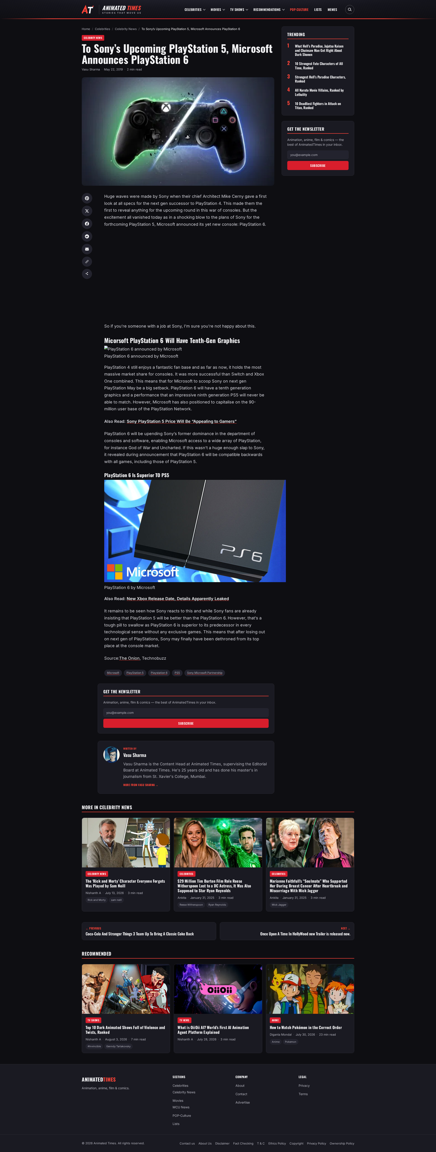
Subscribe (186, 723)
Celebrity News (126, 29)
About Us (205, 1143)
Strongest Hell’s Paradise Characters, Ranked (320, 79)
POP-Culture (299, 9)
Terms (303, 1094)
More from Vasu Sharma (141, 785)
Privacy (304, 1085)
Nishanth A (93, 893)
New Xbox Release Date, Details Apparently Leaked (178, 598)
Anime (275, 1020)
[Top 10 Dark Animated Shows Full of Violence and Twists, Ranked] (126, 989)
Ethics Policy (277, 1143)
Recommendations (267, 9)
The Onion (129, 658)
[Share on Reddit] (87, 236)
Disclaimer (222, 1143)
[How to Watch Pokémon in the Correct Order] (310, 989)
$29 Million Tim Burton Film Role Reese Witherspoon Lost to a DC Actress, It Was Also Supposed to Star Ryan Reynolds (214, 885)
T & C (261, 1143)
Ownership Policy (342, 1143)
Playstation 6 (159, 672)
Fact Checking (243, 1143)
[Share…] (87, 274)
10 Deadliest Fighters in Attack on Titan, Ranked (318, 105)
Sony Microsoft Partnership (204, 672)
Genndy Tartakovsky (118, 1046)
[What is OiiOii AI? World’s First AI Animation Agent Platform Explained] (218, 989)
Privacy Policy (316, 1143)
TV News (184, 1020)
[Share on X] (87, 211)
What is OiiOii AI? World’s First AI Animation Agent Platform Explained (213, 1029)
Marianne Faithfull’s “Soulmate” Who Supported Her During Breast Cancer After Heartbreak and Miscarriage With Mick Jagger (309, 885)
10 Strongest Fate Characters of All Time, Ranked (319, 65)
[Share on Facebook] (87, 223)
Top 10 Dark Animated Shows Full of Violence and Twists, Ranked (125, 1029)
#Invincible (94, 1046)
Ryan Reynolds (217, 904)
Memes (332, 9)
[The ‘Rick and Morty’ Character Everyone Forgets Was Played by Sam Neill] (126, 842)
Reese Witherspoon (191, 904)
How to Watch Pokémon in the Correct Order (306, 1027)
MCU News (181, 1107)
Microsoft (113, 672)
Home (86, 29)
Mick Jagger (279, 904)
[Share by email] (87, 249)
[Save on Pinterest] (87, 198)
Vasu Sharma (91, 69)
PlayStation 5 (135, 672)
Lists (318, 9)
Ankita (182, 897)
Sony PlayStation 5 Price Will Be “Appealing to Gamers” (182, 421)
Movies (216, 9)
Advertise (242, 1102)
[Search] (349, 9)
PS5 (177, 672)
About (240, 1085)
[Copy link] (87, 262)
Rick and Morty (97, 900)
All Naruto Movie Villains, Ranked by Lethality (319, 92)
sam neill (116, 900)
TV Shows (237, 9)
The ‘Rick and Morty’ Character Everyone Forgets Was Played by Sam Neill (125, 883)
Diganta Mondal (281, 1035)
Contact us (187, 1143)
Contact (241, 1094)
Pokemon (290, 1041)
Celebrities (193, 9)
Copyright (296, 1143)
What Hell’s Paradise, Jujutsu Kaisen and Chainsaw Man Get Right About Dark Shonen (319, 50)
